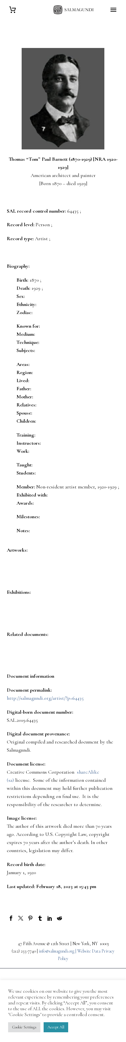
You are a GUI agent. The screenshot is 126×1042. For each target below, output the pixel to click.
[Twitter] (20, 918)
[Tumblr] (40, 918)
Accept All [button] (55, 1027)
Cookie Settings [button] (24, 1027)
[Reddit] (59, 918)
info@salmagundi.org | (58, 951)
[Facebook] (11, 918)
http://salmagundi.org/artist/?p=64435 (45, 698)
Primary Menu (113, 10)
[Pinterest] (30, 918)
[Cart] (12, 10)
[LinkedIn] (49, 918)
